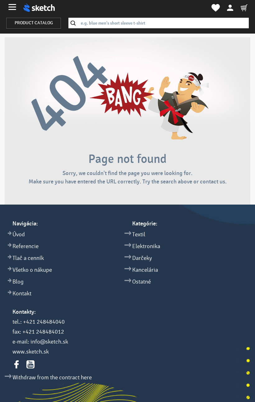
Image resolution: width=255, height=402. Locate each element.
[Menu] (12, 7)
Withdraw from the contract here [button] (52, 377)
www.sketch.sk (30, 351)
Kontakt (21, 293)
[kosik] (244, 7)
